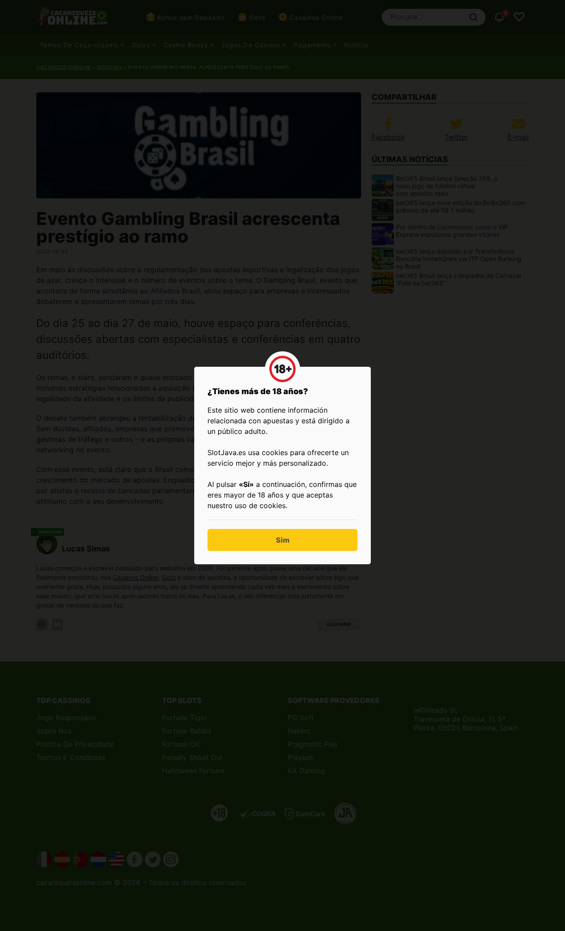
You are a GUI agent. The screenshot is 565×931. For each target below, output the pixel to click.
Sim (283, 540)
